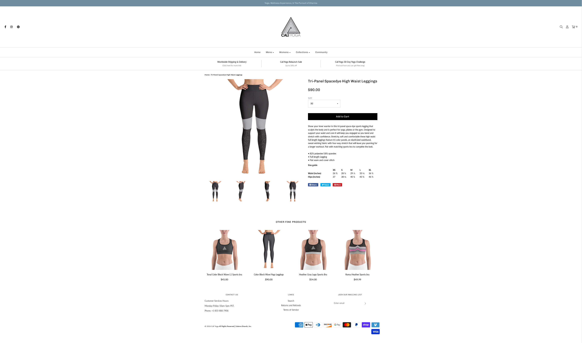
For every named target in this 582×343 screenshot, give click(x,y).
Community (321, 52)
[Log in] (566, 26)
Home (257, 52)
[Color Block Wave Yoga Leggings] (269, 250)
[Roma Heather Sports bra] (357, 250)
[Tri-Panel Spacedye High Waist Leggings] (215, 191)
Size (310, 98)
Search (291, 301)
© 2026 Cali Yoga (212, 326)
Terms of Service (291, 309)
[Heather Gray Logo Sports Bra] (313, 250)
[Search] (560, 26)
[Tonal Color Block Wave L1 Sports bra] (224, 250)
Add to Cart (342, 116)
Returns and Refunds (291, 305)
